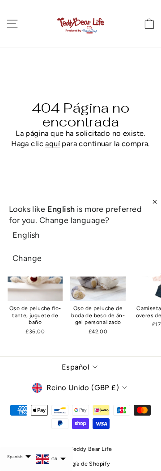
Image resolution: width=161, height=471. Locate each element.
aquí (52, 143)
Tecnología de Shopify (80, 463)
